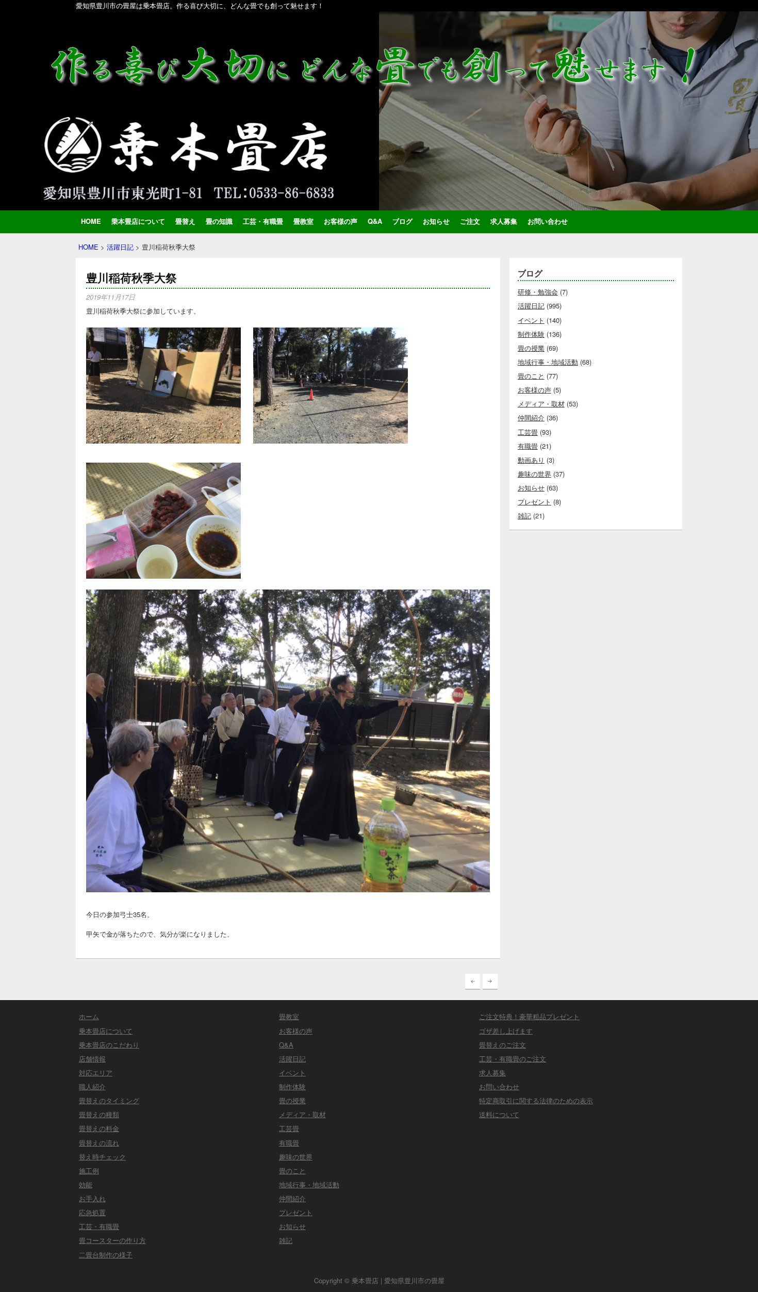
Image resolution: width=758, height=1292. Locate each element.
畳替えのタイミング (109, 1100)
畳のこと (531, 376)
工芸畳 (528, 432)
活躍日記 (120, 247)
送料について (499, 1114)
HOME (91, 221)
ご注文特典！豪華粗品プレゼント (529, 1016)
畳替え (185, 221)
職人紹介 (92, 1086)
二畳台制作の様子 (106, 1255)
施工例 (89, 1170)
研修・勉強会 (538, 292)
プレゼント (534, 501)
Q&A (375, 221)
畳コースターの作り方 (112, 1240)
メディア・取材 (541, 403)
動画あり (531, 460)
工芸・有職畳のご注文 (512, 1059)
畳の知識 (219, 221)
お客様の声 (340, 221)
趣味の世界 (534, 474)
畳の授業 (531, 348)
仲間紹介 (531, 417)
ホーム (89, 1016)
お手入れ (92, 1198)
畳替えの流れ (99, 1143)
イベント (531, 320)
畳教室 (303, 221)
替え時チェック (102, 1157)
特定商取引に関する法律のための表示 (536, 1100)
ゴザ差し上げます (506, 1031)
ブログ (402, 221)
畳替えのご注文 (502, 1045)
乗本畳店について (138, 221)
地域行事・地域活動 (548, 362)
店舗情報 (92, 1059)
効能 (85, 1184)
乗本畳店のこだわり (109, 1045)
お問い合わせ (548, 221)
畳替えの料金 (99, 1128)
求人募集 (503, 221)
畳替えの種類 (99, 1114)
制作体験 (531, 334)
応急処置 (92, 1212)
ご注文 (470, 221)
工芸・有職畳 (263, 221)
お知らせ (436, 221)
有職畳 (528, 446)
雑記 (524, 515)
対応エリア (95, 1072)
